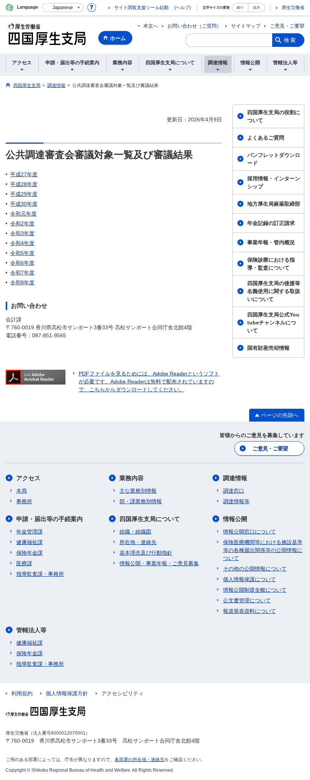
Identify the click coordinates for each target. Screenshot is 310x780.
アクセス (28, 478)
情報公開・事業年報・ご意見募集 (159, 563)
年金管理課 (29, 532)
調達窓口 (233, 491)
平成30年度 (23, 204)
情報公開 (235, 519)
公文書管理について (247, 600)
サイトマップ (245, 25)
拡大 (256, 7)
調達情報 (235, 478)
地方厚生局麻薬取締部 (273, 204)
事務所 (24, 501)
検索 (290, 40)
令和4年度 (22, 243)
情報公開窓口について (249, 532)
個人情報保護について (249, 579)
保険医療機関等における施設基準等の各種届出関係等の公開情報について (262, 550)
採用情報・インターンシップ (273, 182)
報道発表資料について (249, 611)
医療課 (24, 563)
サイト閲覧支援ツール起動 (141, 7)
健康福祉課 (29, 542)
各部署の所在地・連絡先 (139, 759)
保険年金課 (29, 553)
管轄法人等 (31, 630)
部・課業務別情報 (140, 501)
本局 (21, 491)
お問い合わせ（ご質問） (194, 25)
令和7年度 (22, 273)
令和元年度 (23, 214)
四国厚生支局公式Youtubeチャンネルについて (273, 322)
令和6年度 (22, 263)
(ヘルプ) (182, 7)
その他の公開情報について (255, 569)
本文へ (150, 25)
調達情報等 (236, 501)
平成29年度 (23, 194)
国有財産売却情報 (268, 348)
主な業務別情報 (138, 491)
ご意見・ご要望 (287, 25)
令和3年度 (22, 233)
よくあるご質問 (265, 138)
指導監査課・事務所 (40, 574)
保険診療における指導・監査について (271, 264)
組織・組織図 (135, 532)
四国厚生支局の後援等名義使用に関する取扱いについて (273, 291)
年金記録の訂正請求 (271, 223)
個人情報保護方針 (67, 693)
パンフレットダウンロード (273, 159)
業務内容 (131, 478)
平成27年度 (23, 174)
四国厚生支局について (149, 519)
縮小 (240, 7)
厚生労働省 (293, 7)
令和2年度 (22, 223)
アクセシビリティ (122, 693)
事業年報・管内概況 (271, 242)
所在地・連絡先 (138, 542)
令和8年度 (22, 282)
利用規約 (22, 693)
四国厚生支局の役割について (273, 116)
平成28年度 (23, 184)
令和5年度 (22, 253)
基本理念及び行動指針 (145, 553)
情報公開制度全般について (255, 590)
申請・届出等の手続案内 (49, 519)
